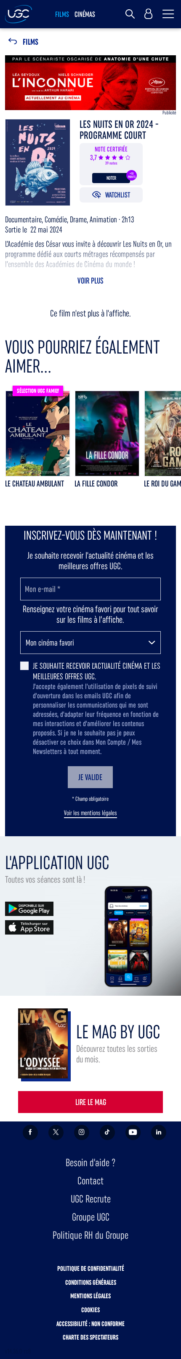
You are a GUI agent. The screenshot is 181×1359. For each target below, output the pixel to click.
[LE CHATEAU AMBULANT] (37, 433)
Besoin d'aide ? (90, 1162)
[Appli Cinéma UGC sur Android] (29, 908)
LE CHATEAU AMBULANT (34, 483)
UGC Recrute (91, 1199)
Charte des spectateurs (90, 1337)
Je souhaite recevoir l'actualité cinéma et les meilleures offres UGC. (96, 671)
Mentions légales (90, 1296)
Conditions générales (90, 1282)
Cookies (90, 1310)
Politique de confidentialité (90, 1268)
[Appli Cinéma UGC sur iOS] (29, 927)
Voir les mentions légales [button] (90, 813)
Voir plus (90, 281)
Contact (90, 1181)
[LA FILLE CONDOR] (107, 433)
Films (30, 42)
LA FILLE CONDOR (96, 483)
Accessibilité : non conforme (90, 1324)
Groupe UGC (90, 1217)
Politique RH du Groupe (90, 1235)
